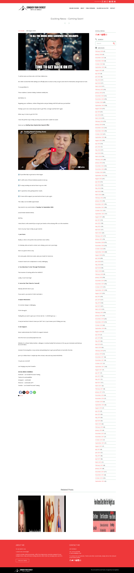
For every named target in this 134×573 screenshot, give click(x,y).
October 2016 (99, 401)
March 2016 (98, 424)
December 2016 (99, 395)
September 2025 (99, 67)
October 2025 (99, 64)
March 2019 (98, 309)
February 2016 (99, 427)
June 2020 (98, 261)
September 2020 (99, 252)
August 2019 (98, 293)
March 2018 (98, 347)
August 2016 (98, 408)
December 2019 (99, 280)
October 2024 (99, 102)
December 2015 (99, 433)
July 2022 (97, 182)
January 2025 (98, 92)
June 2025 (98, 76)
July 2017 (97, 373)
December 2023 (99, 127)
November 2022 (99, 169)
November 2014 (99, 475)
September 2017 (99, 366)
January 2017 (98, 392)
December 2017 (99, 357)
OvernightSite (115, 570)
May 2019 (98, 303)
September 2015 (99, 443)
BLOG (21, 395)
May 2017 (98, 379)
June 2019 (98, 299)
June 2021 (98, 223)
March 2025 (98, 86)
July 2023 (97, 143)
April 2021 (98, 229)
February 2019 (99, 312)
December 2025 (99, 57)
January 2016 (98, 430)
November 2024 (99, 99)
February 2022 (99, 197)
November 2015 (99, 436)
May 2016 (98, 417)
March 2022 (98, 194)
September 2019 (99, 290)
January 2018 (98, 354)
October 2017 (99, 363)
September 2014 (99, 481)
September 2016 (99, 405)
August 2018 (98, 331)
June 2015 (98, 452)
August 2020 (98, 255)
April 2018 (98, 344)
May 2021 (98, 226)
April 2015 (98, 459)
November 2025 (99, 61)
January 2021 (98, 239)
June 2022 (98, 185)
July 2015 (97, 449)
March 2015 (98, 462)
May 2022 (98, 188)
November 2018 (99, 322)
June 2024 (98, 115)
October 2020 (99, 248)
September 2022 (99, 175)
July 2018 (97, 334)
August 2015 (98, 446)
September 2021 (99, 213)
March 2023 (98, 156)
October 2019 (99, 287)
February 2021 (99, 236)
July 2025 (97, 73)
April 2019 (98, 306)
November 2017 (99, 360)
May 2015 (98, 455)
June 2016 (98, 414)
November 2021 (99, 207)
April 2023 (98, 153)
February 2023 (99, 159)
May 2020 (98, 264)
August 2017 (98, 369)
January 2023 (98, 162)
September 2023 (99, 137)
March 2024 (98, 118)
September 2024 (99, 105)
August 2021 (98, 217)
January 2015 (98, 468)
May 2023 (98, 150)
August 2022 (98, 178)
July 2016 (97, 411)
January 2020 (98, 277)
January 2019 (98, 315)
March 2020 (98, 271)
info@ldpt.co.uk (77, 553)
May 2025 (98, 80)
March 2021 (98, 233)
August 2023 (98, 140)
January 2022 (98, 201)
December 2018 (99, 319)
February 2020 (99, 274)
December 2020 (99, 242)
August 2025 (98, 70)
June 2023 (98, 147)
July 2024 (97, 111)
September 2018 (99, 328)
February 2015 (99, 465)
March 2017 (98, 385)
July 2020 (97, 258)
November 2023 (99, 131)
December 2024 (99, 96)
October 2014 (99, 478)
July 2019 (97, 296)
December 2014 (99, 471)
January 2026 (98, 54)
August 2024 (98, 108)
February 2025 (99, 89)
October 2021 (99, 210)
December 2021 (99, 204)
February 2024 (99, 121)
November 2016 (99, 398)
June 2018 (98, 338)
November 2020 (99, 245)
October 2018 (99, 325)
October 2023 (99, 134)
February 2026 (99, 51)
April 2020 (98, 268)
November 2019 (99, 283)
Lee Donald (21, 31)
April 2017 (98, 382)
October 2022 (99, 172)
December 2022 (99, 166)
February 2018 (99, 350)
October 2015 (99, 440)
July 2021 (97, 220)
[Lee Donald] (32, 8)
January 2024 (98, 124)
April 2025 (98, 83)
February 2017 (99, 389)
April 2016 (98, 420)
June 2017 (98, 376)
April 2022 (98, 191)
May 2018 (98, 341)
